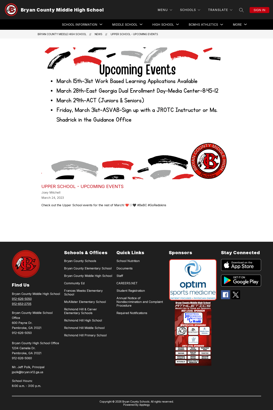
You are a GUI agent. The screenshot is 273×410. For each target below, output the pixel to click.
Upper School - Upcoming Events (134, 34)
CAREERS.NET (127, 283)
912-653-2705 (21, 304)
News (98, 34)
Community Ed (74, 283)
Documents (124, 268)
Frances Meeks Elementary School (83, 292)
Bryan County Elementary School (88, 268)
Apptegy (144, 404)
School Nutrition (128, 261)
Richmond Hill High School (83, 320)
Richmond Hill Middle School (84, 328)
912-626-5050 (22, 299)
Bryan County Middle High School (62, 34)
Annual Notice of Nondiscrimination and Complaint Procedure (139, 301)
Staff (119, 276)
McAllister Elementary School (85, 302)
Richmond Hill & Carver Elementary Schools (80, 311)
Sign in (259, 10)
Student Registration (130, 290)
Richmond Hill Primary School (85, 335)
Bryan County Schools (80, 261)
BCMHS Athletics (203, 24)
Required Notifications (131, 313)
